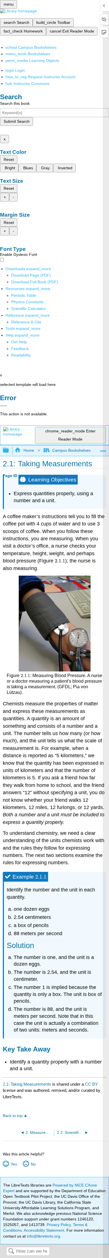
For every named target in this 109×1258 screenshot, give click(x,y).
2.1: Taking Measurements (27, 1084)
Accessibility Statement (44, 1230)
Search (11, 1251)
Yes (14, 1164)
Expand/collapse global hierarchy (9, 450)
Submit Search (17, 121)
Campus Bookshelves (71, 450)
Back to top (13, 1116)
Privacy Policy (59, 1224)
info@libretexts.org (43, 1236)
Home (28, 450)
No (33, 1164)
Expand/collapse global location (103, 448)
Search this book (15, 103)
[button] (20, 348)
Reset (9, 159)
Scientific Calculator (28, 308)
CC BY (91, 1084)
